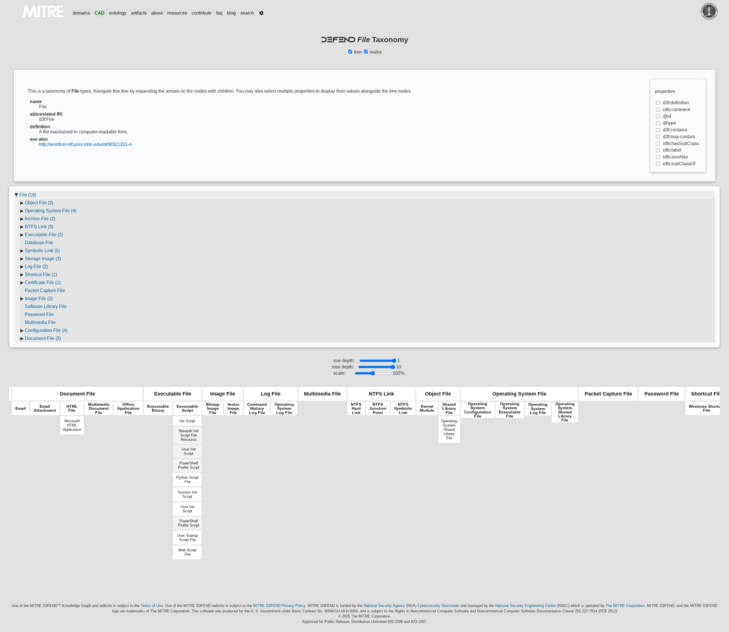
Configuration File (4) (46, 330)
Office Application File (128, 408)
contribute (202, 13)
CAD (100, 13)
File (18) (27, 194)
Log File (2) (36, 266)
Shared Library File (449, 408)
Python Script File (187, 479)
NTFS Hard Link (356, 408)
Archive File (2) (39, 218)
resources (177, 13)
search (247, 13)
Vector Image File (233, 408)
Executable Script (187, 408)
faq (219, 13)
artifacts (139, 13)
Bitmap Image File (213, 408)
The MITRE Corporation (625, 606)
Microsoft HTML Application (72, 425)
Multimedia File (40, 322)
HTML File (72, 408)
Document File (77, 394)
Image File (222, 394)
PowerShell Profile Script (188, 465)
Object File (438, 394)
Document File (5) (43, 338)
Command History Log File (257, 408)
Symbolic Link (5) (42, 250)
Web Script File (187, 552)
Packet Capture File (45, 290)
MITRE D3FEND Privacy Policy (279, 606)
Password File (39, 314)
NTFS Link (381, 394)
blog (231, 13)
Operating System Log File (284, 408)
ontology (117, 13)
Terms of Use (152, 606)
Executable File (172, 394)
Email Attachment (45, 408)
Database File (39, 242)
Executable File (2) (44, 234)
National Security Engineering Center (525, 606)
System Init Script (187, 494)
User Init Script (189, 451)
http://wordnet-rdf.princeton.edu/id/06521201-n (85, 144)
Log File (270, 394)
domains (81, 13)
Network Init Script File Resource (188, 435)
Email (20, 408)
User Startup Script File (187, 537)
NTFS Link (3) (39, 226)
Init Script (187, 421)
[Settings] (261, 13)
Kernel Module (427, 408)
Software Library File (46, 306)
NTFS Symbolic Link (403, 408)
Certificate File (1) (43, 282)
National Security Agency (384, 606)
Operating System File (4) (50, 210)
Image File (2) (39, 298)
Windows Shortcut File (707, 408)
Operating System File (519, 394)
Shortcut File (706, 394)
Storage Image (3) (43, 258)
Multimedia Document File (98, 408)
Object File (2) (39, 202)
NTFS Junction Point (377, 408)
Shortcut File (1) (41, 274)
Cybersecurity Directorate (438, 606)
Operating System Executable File (510, 410)
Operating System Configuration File (477, 410)
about (157, 13)
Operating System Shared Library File (449, 429)
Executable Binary (158, 408)
